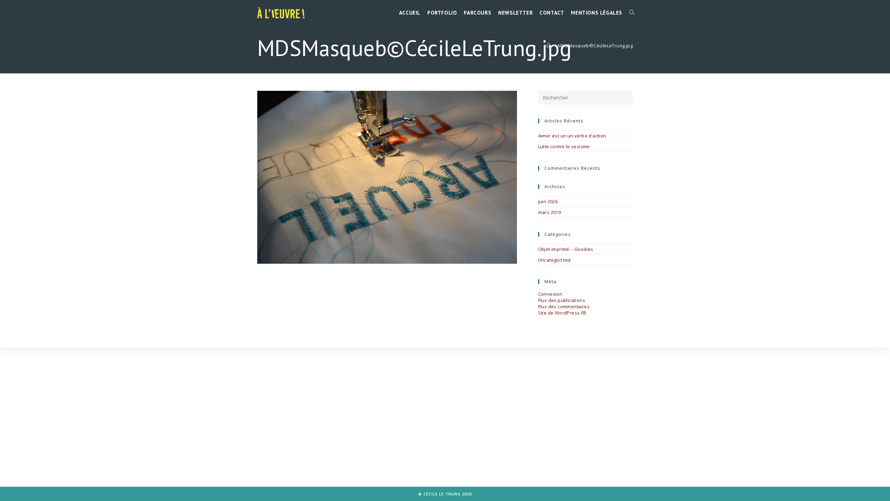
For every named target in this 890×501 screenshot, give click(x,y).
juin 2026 (548, 201)
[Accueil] (548, 45)
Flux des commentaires (564, 306)
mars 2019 (549, 212)
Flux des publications (561, 300)
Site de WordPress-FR (562, 313)
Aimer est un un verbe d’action (572, 136)
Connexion (550, 294)
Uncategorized (554, 260)
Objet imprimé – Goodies (565, 249)
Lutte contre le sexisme (564, 146)
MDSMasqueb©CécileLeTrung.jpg (595, 45)
